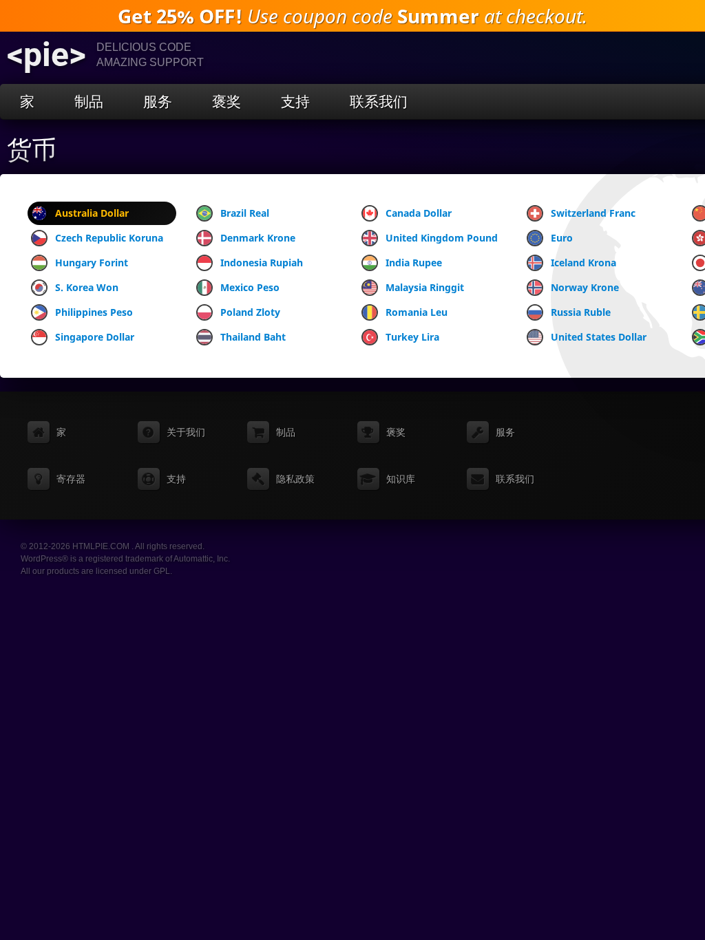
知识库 (400, 478)
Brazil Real (244, 213)
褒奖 (226, 101)
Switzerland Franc (593, 213)
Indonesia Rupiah (261, 262)
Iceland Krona (583, 262)
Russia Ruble (581, 312)
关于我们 (186, 432)
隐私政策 (295, 478)
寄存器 (70, 478)
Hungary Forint (91, 262)
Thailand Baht (253, 336)
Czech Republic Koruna (109, 237)
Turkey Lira (412, 336)
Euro (562, 237)
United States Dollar (598, 336)
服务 (157, 101)
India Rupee (414, 262)
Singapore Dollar (94, 336)
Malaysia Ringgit (425, 287)
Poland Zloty (250, 312)
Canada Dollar (419, 213)
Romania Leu (417, 312)
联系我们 (379, 101)
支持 (295, 101)
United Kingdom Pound (442, 237)
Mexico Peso (250, 287)
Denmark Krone (257, 237)
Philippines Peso (94, 312)
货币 (31, 150)
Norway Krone (585, 287)
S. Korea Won (86, 287)
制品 (88, 101)
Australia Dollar (92, 213)
